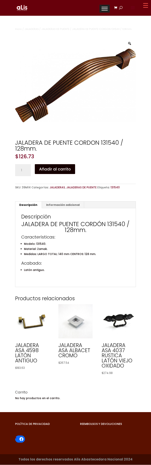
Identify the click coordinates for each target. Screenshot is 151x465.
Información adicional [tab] (63, 205)
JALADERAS (31, 29)
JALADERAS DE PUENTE (55, 29)
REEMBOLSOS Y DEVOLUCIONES (101, 424)
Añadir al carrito (55, 169)
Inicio (18, 29)
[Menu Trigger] (145, 5)
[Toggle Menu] (104, 8)
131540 (115, 187)
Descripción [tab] (28, 205)
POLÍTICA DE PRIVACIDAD (32, 424)
